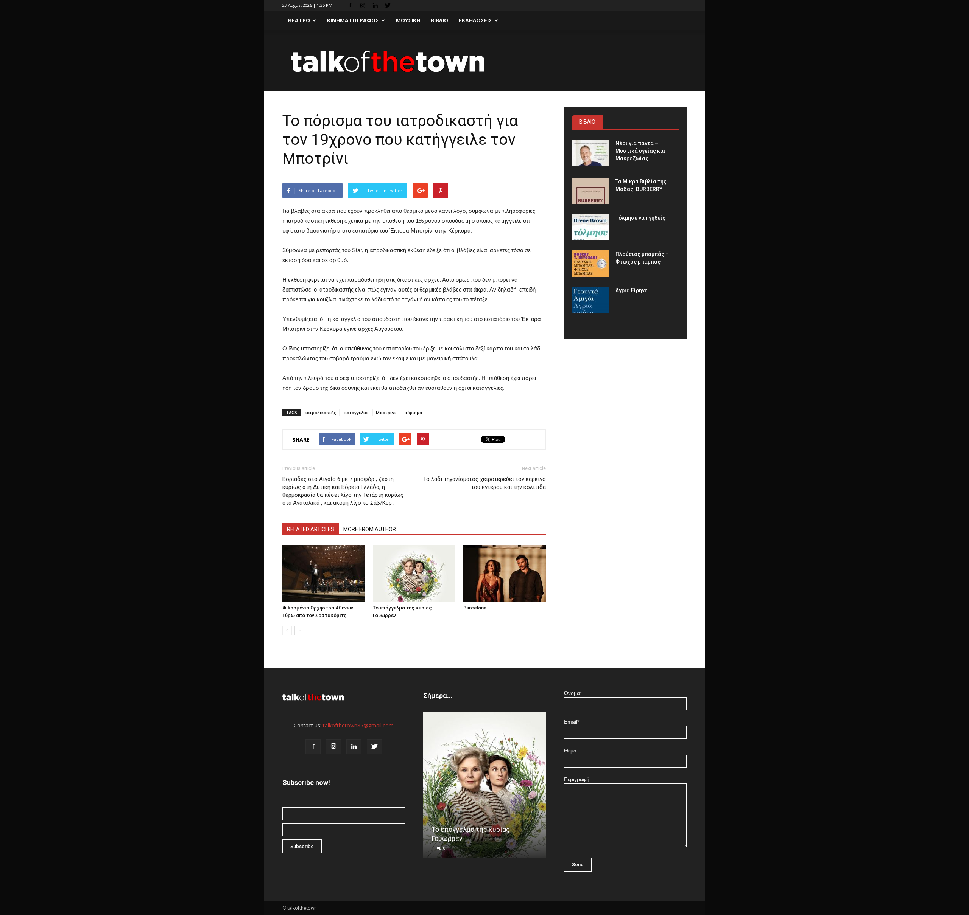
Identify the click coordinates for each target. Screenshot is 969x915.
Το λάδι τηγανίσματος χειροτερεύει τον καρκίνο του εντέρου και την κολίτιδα (484, 483)
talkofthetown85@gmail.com (358, 725)
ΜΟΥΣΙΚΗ (408, 20)
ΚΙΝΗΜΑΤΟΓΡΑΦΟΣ (353, 20)
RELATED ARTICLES (310, 529)
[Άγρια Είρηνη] (590, 300)
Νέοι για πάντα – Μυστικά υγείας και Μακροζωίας (640, 150)
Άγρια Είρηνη (631, 290)
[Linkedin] (375, 5)
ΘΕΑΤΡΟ (299, 20)
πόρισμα (413, 412)
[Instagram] (362, 5)
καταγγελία (356, 412)
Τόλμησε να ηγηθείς (640, 218)
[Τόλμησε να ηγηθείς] (590, 227)
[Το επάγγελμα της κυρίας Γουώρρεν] (414, 573)
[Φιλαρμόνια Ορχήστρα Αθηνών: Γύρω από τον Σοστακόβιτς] (323, 573)
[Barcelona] (504, 573)
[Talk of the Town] (484, 61)
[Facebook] (350, 5)
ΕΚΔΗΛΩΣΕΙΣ (475, 20)
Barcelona (474, 608)
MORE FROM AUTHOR (369, 529)
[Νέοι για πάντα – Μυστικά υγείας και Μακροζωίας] (590, 153)
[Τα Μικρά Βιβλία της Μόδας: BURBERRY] (590, 191)
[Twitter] (387, 5)
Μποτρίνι (386, 412)
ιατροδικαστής (320, 412)
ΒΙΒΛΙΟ (439, 20)
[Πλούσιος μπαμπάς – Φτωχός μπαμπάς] (590, 263)
